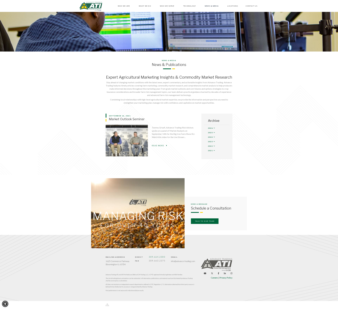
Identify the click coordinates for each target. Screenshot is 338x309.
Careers (214, 277)
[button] (124, 6)
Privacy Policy (225, 277)
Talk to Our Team (204, 221)
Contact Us (251, 6)
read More (159, 146)
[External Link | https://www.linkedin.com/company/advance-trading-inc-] (225, 273)
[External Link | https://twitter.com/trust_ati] (212, 273)
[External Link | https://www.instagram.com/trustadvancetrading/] (231, 273)
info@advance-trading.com (183, 261)
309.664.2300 (157, 256)
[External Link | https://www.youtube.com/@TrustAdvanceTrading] (205, 273)
